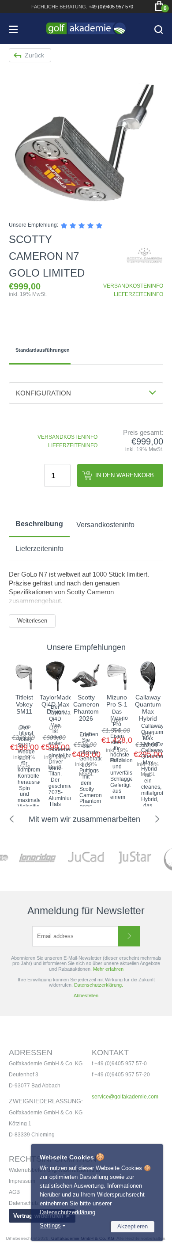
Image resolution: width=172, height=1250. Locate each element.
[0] (159, 6)
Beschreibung (39, 524)
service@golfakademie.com (125, 1097)
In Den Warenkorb (124, 475)
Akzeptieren (132, 1226)
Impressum (22, 1181)
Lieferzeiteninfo (39, 548)
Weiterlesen (32, 620)
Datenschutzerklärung (67, 1212)
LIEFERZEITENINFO (138, 294)
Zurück (34, 55)
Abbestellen (86, 995)
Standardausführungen (42, 350)
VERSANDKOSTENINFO (133, 286)
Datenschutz (24, 1203)
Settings (50, 1225)
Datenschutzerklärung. (98, 985)
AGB (14, 1192)
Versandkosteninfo (105, 524)
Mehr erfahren (108, 969)
